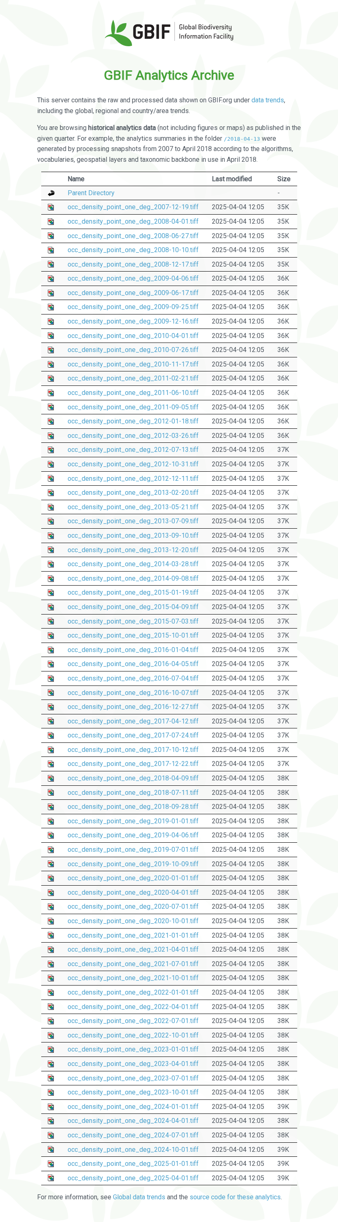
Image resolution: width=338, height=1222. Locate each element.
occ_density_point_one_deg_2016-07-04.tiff (133, 678)
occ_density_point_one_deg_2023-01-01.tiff (133, 1049)
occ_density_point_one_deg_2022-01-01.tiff (133, 992)
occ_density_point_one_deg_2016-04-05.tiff (133, 664)
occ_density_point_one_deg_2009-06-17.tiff (133, 293)
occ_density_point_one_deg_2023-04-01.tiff (133, 1064)
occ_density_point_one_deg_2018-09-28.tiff (133, 807)
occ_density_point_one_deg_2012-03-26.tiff (133, 436)
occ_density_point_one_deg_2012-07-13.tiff (133, 450)
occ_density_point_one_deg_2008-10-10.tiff (133, 250)
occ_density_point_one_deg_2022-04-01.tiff (133, 1007)
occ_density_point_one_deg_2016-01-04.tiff (133, 650)
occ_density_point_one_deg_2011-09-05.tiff (133, 407)
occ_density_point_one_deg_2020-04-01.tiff (133, 892)
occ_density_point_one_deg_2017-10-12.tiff (133, 750)
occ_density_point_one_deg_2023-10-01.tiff (133, 1092)
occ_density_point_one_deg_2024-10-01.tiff (133, 1149)
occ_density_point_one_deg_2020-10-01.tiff (133, 921)
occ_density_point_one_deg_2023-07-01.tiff (133, 1078)
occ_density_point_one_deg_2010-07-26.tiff (133, 350)
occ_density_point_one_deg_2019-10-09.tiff (133, 864)
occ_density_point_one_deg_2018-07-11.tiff (133, 793)
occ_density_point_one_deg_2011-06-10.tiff (133, 393)
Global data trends (139, 1197)
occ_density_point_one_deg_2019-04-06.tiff (133, 835)
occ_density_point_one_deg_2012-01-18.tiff (133, 421)
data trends (267, 100)
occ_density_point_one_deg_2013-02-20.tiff (133, 492)
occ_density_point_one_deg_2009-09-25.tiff (133, 307)
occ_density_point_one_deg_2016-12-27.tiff (133, 707)
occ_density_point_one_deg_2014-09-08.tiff (133, 578)
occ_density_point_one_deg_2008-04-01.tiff (133, 221)
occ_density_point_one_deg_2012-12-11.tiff (133, 478)
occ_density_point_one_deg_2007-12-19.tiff (133, 207)
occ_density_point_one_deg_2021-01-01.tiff (133, 935)
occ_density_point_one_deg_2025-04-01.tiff (133, 1178)
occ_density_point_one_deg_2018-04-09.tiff (133, 778)
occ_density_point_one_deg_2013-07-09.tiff (133, 521)
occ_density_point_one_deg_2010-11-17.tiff (133, 364)
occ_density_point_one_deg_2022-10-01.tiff (133, 1035)
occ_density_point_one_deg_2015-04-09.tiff (133, 607)
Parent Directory (91, 193)
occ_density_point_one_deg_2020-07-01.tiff (133, 906)
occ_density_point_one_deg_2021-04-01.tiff (133, 949)
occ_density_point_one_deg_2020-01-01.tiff (133, 878)
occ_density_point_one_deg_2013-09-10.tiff (133, 535)
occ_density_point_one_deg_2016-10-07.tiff (133, 693)
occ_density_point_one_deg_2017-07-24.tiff (133, 735)
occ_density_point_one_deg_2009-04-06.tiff (133, 278)
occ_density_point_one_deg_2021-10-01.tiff (133, 978)
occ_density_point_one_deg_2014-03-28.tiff (133, 564)
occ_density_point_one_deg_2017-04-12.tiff (133, 721)
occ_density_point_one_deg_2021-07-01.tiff (133, 964)
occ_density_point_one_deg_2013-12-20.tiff (133, 550)
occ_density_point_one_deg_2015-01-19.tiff (133, 592)
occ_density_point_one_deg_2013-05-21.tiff (133, 507)
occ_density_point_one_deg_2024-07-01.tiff (133, 1135)
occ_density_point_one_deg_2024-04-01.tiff (133, 1121)
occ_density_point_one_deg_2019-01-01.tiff (133, 821)
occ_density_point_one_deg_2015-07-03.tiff (133, 621)
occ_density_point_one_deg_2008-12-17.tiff (133, 264)
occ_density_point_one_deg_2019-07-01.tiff (133, 849)
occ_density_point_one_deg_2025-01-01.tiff (133, 1164)
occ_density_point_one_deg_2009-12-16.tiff (133, 321)
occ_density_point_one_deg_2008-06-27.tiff (133, 236)
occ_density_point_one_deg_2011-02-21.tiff (133, 378)
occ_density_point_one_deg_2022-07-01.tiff (133, 1021)
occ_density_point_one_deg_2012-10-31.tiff (133, 464)
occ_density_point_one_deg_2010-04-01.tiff (133, 336)
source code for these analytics (235, 1197)
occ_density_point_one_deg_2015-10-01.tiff (133, 635)
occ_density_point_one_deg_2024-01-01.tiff (133, 1107)
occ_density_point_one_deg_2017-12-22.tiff (133, 764)
